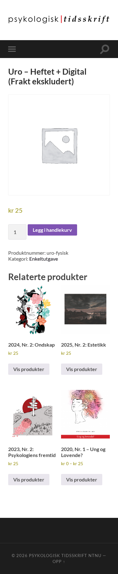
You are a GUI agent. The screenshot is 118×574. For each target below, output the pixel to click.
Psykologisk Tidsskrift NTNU (65, 555)
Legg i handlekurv (52, 230)
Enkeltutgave (43, 259)
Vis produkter (28, 369)
